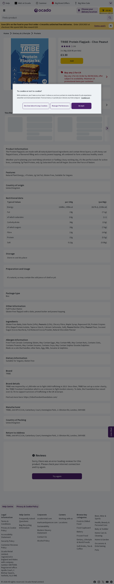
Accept (81, 106)
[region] (57, 99)
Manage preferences (60, 106)
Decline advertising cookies (36, 106)
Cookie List (85, 98)
